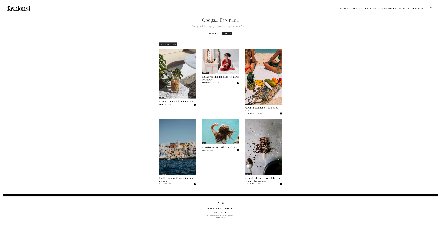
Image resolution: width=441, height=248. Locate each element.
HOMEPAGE (227, 33)
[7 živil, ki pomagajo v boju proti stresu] (263, 77)
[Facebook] (218, 203)
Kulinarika (163, 97)
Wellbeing (205, 72)
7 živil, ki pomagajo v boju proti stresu (261, 109)
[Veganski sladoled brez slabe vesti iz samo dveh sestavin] (263, 147)
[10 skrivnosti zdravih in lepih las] (220, 131)
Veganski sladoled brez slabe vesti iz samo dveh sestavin (263, 179)
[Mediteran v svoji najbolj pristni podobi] (177, 147)
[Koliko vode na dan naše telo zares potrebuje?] (220, 61)
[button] (431, 8)
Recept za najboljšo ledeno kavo (176, 101)
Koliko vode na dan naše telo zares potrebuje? (220, 78)
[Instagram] (222, 203)
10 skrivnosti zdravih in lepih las (219, 147)
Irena (161, 104)
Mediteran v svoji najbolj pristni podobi (176, 179)
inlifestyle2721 (207, 82)
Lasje (204, 143)
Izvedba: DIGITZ (221, 218)
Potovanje (163, 174)
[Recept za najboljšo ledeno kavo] (177, 74)
